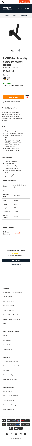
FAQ (4, 324)
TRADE (14, 15)
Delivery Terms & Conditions (11, 319)
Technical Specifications (12, 102)
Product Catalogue (9, 375)
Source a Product (8, 306)
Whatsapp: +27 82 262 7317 (11, 400)
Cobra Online (7, 340)
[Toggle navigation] (28, 8)
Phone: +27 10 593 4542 (10, 396)
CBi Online (6, 336)
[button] (22, 8)
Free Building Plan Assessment (12, 292)
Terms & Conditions (9, 310)
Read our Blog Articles (10, 379)
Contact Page (7, 391)
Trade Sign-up (7, 297)
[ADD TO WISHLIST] (27, 97)
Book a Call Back (8, 301)
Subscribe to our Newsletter (11, 366)
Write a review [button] (16, 260)
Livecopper (18, 438)
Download (16, 233)
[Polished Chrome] (8, 78)
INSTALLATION (24, 15)
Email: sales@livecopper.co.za (12, 405)
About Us (6, 370)
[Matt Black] (4, 78)
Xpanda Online (7, 349)
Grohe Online (7, 345)
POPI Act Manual (8, 409)
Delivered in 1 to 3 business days (13, 85)
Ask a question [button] (16, 264)
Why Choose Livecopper (10, 361)
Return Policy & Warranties (11, 315)
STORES (7, 15)
